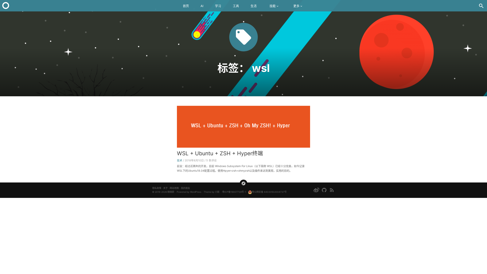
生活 (254, 6)
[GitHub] (324, 190)
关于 (165, 188)
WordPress (195, 191)
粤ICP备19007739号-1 (234, 191)
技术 (179, 160)
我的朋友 (185, 188)
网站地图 (174, 188)
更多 (296, 6)
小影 (217, 191)
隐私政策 (156, 188)
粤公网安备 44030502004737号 (269, 191)
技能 (273, 6)
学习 (218, 6)
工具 (236, 6)
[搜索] (481, 5)
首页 (186, 6)
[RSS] (332, 190)
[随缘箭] (5, 5)
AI (202, 6)
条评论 (211, 160)
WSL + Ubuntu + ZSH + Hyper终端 (220, 153)
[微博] (316, 190)
